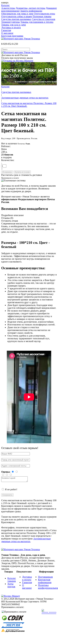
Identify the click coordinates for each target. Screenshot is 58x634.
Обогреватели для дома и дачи (17, 13)
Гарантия (6, 30)
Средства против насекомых (16, 19)
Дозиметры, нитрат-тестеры (30, 8)
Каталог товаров (11, 579)
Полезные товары (42, 16)
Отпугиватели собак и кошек (16, 16)
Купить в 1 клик (22, 172)
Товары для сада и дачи (13, 24)
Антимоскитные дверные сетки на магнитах (24, 97)
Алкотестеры (8, 8)
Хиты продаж (11, 585)
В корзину (7, 172)
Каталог (5, 5)
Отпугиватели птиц (44, 13)
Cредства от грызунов (43, 19)
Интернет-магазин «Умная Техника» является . (28, 199)
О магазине (7, 33)
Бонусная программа (12, 36)
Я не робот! (11, 489)
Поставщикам (45, 577)
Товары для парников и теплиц (36, 22)
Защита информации (31, 11)
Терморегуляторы (10, 22)
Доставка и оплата (11, 27)
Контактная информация (44, 581)
